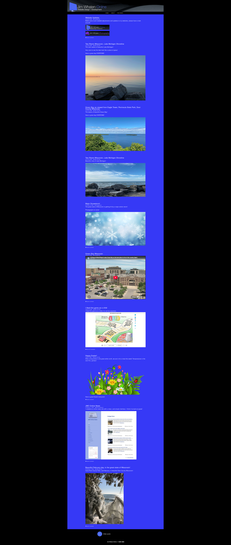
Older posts (105, 534)
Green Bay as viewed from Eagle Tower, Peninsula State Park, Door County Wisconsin (113, 108)
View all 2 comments (91, 349)
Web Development (99, 407)
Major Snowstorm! (92, 203)
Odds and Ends (97, 45)
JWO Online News (92, 406)
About (113, 13)
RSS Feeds (120, 13)
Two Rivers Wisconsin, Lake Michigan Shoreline (104, 44)
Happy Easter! (91, 355)
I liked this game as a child (96, 307)
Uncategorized (97, 19)
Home (107, 13)
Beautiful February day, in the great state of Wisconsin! (107, 467)
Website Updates (92, 17)
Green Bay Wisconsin (94, 253)
